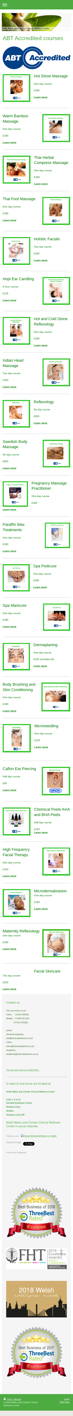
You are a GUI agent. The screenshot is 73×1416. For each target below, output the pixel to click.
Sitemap (17, 1399)
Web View (64, 1402)
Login (66, 1399)
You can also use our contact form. (22, 1070)
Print (9, 1399)
